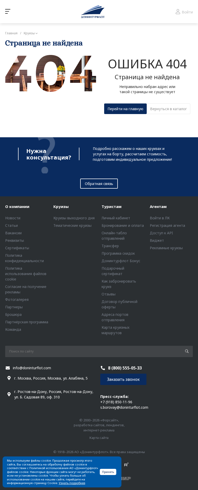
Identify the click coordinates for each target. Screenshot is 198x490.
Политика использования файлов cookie (25, 274)
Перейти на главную (125, 108)
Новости (12, 217)
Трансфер (110, 245)
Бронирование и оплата (123, 225)
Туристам (111, 206)
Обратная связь (99, 183)
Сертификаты (17, 247)
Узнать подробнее (72, 483)
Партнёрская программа (26, 321)
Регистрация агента (167, 225)
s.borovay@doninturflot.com (124, 407)
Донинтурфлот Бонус (121, 260)
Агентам (158, 206)
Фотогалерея (17, 299)
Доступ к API (161, 232)
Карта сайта (99, 437)
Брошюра (13, 314)
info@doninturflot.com (32, 367)
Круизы (61, 206)
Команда (13, 329)
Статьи (11, 225)
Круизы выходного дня (74, 217)
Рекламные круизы (166, 247)
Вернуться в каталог (168, 108)
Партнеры (14, 306)
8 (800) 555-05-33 (125, 368)
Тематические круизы (72, 225)
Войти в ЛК (160, 217)
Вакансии (13, 232)
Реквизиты (14, 240)
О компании (17, 206)
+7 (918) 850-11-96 (116, 401)
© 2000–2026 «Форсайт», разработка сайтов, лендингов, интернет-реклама (99, 425)
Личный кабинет (116, 217)
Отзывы (109, 294)
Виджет (157, 240)
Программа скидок (118, 253)
